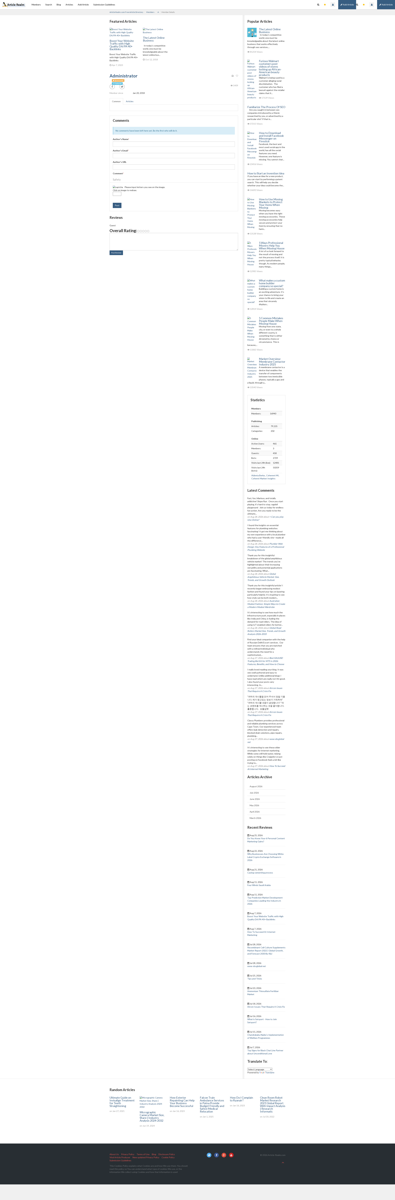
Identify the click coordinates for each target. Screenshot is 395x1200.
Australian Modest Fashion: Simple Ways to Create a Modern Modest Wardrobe (266, 604)
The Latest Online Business (154, 39)
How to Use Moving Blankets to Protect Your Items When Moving (271, 203)
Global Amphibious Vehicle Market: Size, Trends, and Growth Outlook (263, 577)
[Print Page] (233, 76)
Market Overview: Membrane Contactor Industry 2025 (272, 361)
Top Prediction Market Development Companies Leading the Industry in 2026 (265, 900)
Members (36, 4)
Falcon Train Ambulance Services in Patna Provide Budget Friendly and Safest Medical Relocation (212, 1104)
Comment (118, 173)
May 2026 (254, 805)
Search (48, 4)
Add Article (387, 4)
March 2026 (255, 818)
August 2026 (256, 786)
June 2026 (255, 799)
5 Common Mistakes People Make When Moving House (271, 320)
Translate (269, 1072)
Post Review (116, 253)
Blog (59, 4)
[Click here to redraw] (118, 187)
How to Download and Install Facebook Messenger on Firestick (271, 137)
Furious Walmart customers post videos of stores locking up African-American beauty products (270, 68)
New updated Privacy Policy (146, 1157)
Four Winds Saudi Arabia (259, 885)
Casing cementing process (260, 872)
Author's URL (119, 162)
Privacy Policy (127, 1154)
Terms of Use (143, 1154)
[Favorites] (363, 4)
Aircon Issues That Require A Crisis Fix (266, 1006)
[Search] (357, 4)
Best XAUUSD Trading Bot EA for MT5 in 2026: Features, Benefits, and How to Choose (265, 661)
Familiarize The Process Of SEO (266, 107)
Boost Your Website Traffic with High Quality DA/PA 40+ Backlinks (122, 45)
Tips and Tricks (254, 978)
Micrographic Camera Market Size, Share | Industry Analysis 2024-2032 (152, 1116)
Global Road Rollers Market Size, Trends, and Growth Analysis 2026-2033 (266, 631)
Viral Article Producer (120, 1157)
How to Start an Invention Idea (265, 173)
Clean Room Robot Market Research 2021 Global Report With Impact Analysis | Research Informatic (272, 1104)
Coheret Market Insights (263, 478)
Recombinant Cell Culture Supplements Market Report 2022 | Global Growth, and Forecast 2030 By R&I (266, 950)
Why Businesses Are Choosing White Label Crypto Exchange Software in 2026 (265, 857)
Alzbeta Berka (258, 475)
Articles (69, 4)
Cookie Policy (168, 1157)
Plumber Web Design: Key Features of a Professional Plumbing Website (265, 546)
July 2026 (254, 792)
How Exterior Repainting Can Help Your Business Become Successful (182, 1102)
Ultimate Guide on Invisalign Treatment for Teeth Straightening (122, 1102)
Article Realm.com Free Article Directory (126, 12)
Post (117, 205)
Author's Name (121, 139)
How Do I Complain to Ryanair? (241, 1099)
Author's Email (121, 150)
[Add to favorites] (237, 76)
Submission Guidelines (104, 4)
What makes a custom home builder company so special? (272, 283)
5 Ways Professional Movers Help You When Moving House (272, 245)
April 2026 (255, 811)
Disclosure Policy (166, 1154)
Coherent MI (272, 475)
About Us (114, 1154)
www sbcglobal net (256, 966)
